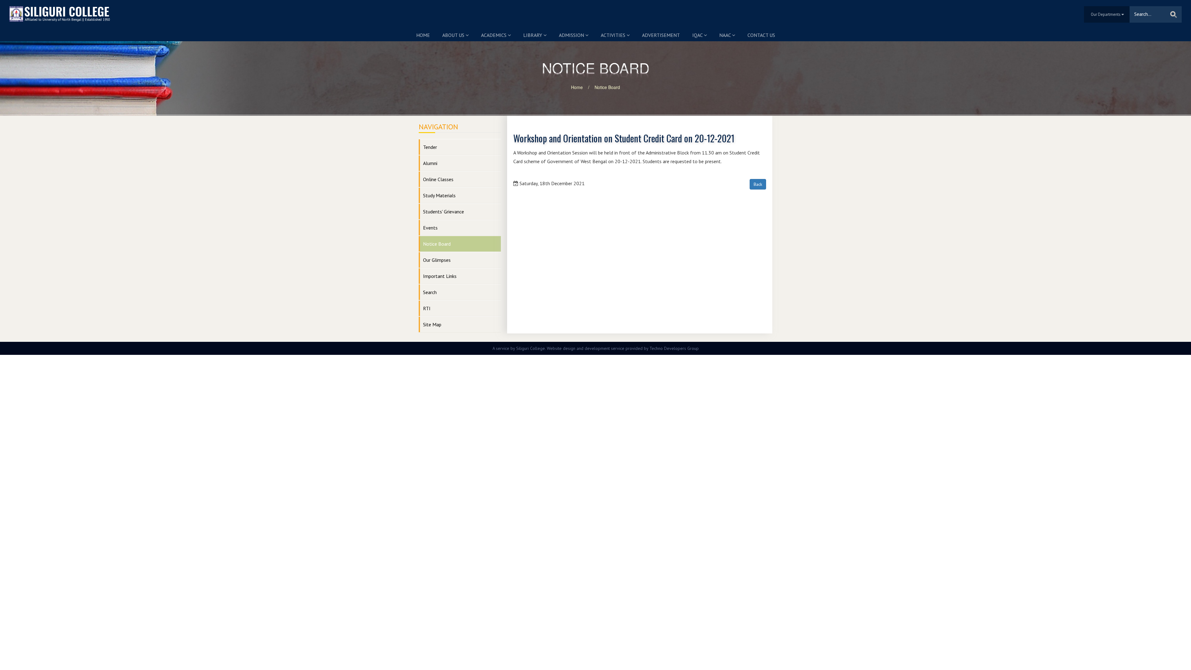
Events (430, 228)
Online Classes (438, 179)
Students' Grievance (443, 211)
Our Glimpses (437, 260)
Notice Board (607, 87)
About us (454, 35)
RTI (426, 308)
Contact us (761, 35)
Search (430, 292)
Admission (572, 35)
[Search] (1174, 14)
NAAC (725, 35)
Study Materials (439, 195)
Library (533, 35)
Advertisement (661, 35)
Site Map (432, 324)
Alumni (430, 163)
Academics (494, 35)
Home (423, 35)
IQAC (698, 35)
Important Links (440, 276)
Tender (430, 147)
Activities (614, 35)
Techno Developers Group (674, 348)
